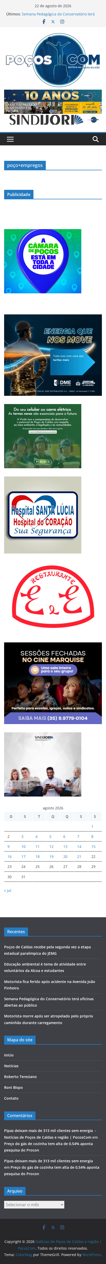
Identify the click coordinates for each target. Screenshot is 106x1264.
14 (79, 846)
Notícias (11, 1065)
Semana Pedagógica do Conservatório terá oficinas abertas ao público (58, 17)
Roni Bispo (13, 1087)
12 (51, 846)
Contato (11, 1098)
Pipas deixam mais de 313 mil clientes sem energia (50, 1160)
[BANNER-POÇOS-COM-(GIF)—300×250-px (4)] (42, 232)
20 (65, 856)
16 (9, 856)
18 (38, 856)
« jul (7, 890)
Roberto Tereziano (20, 1076)
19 (51, 856)
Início (9, 1055)
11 (38, 846)
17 (23, 856)
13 (65, 846)
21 (79, 856)
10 (23, 846)
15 (93, 846)
